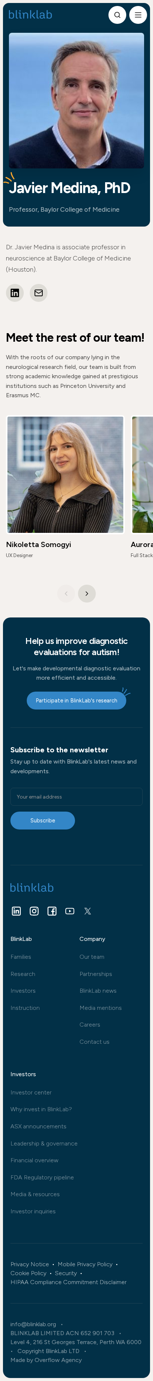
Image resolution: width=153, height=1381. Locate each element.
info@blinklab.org (33, 1324)
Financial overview (34, 1160)
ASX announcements (38, 1126)
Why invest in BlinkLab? (41, 1109)
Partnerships (95, 973)
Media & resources (35, 1194)
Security (66, 1273)
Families (20, 956)
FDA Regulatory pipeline (42, 1177)
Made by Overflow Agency (46, 1360)
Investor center (31, 1092)
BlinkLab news (98, 990)
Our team (91, 956)
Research (22, 973)
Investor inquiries (33, 1211)
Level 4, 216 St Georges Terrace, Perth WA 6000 (75, 1342)
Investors (23, 990)
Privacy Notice (29, 1264)
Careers (89, 1024)
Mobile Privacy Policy (85, 1264)
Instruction (25, 1007)
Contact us (94, 1041)
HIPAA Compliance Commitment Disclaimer (68, 1282)
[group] (65, 491)
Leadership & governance (44, 1143)
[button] (87, 594)
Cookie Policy (28, 1273)
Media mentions (100, 1007)
